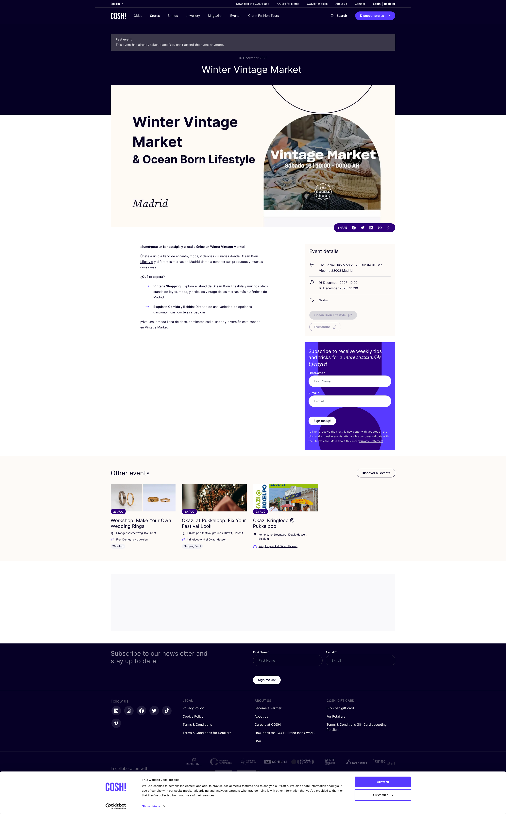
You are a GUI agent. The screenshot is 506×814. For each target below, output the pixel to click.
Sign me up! (322, 421)
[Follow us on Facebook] (141, 710)
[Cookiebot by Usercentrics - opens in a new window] (115, 806)
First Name (317, 372)
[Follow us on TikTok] (167, 710)
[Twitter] (362, 227)
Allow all (383, 782)
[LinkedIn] (371, 227)
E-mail (314, 392)
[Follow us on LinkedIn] (116, 710)
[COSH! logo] (118, 15)
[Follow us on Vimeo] (116, 723)
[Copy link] (388, 227)
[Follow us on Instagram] (129, 710)
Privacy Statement (371, 441)
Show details (151, 806)
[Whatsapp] (380, 227)
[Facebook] (353, 227)
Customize (380, 794)
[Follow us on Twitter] (154, 710)
